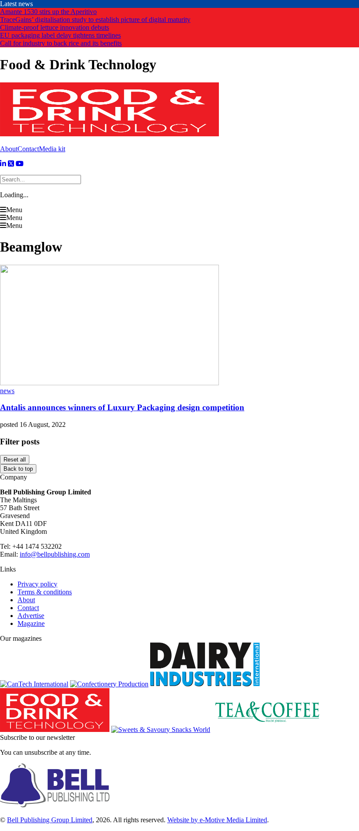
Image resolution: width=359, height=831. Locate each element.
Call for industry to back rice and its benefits (61, 43)
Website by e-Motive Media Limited (217, 820)
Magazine (31, 623)
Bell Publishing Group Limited (49, 820)
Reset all (15, 459)
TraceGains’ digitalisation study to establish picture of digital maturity (95, 19)
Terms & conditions (45, 592)
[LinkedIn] (3, 163)
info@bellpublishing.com (55, 554)
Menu (14, 209)
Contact (28, 149)
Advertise (31, 615)
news (7, 390)
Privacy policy (37, 584)
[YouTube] (20, 163)
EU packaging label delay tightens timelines (60, 35)
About (9, 149)
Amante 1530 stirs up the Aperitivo (48, 11)
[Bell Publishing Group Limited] (54, 805)
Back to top (18, 468)
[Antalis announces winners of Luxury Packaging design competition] (109, 383)
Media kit (52, 149)
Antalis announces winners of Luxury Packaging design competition (122, 407)
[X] (11, 163)
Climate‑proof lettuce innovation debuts (54, 27)
